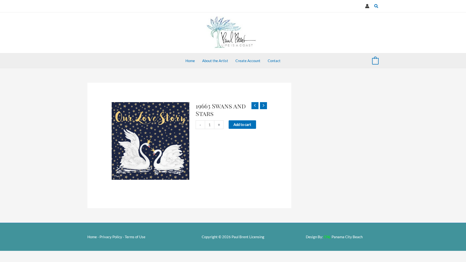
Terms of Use (135, 237)
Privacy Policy (111, 237)
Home (92, 237)
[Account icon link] (367, 6)
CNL (327, 237)
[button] (376, 6)
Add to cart (242, 124)
